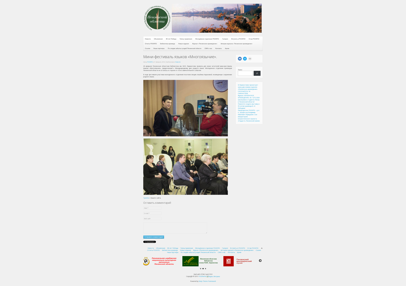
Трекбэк (146, 198)
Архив (227, 48)
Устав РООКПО (254, 39)
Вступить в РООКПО (238, 39)
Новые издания (183, 43)
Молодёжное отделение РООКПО (207, 39)
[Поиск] (257, 73)
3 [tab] (205, 268)
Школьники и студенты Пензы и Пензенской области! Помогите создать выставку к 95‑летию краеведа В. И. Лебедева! (249, 104)
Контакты (218, 48)
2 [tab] (203, 268)
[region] (217, 18)
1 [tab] (200, 268)
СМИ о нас (208, 48)
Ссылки (147, 48)
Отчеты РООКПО (151, 43)
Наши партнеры (159, 48)
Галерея (225, 39)
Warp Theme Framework (207, 281)
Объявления (158, 39)
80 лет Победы (171, 39)
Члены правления (186, 39)
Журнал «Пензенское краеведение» (204, 43)
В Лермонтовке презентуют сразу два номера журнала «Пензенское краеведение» (248, 87)
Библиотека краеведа (167, 43)
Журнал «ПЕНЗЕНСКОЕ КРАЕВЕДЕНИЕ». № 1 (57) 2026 (249, 96)
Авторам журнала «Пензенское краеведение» (237, 43)
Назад (145, 260)
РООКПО (150, 62)
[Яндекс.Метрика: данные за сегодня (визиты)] (213, 276)
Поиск (240, 70)
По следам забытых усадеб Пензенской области (184, 48)
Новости (148, 39)
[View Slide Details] (163, 261)
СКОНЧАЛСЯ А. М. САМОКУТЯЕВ (244, 92)
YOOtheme (202, 276)
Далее (260, 260)
